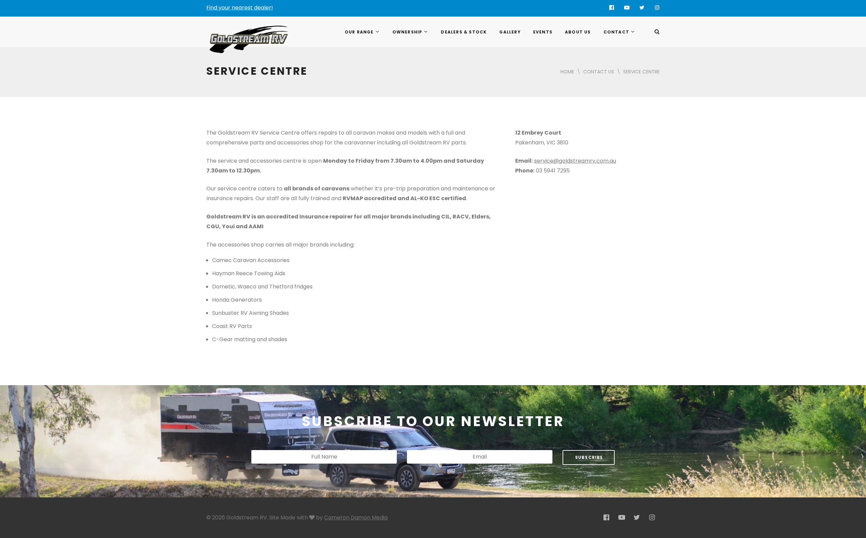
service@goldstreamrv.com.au (575, 161)
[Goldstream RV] (249, 39)
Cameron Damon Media (356, 517)
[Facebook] (611, 7)
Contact (616, 32)
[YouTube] (626, 7)
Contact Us (598, 71)
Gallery (509, 32)
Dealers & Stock (464, 32)
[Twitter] (642, 7)
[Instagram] (657, 7)
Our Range (359, 32)
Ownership (407, 32)
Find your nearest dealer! (239, 7)
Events (542, 32)
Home (567, 71)
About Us (578, 32)
